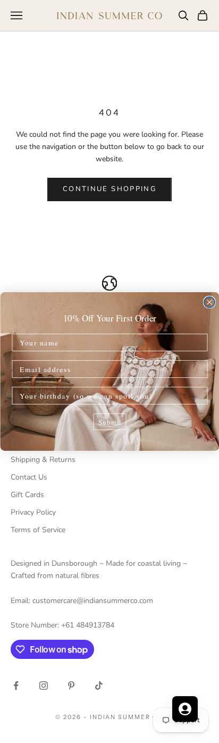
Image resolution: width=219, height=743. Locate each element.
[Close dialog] (209, 302)
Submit (109, 421)
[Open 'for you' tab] (185, 709)
